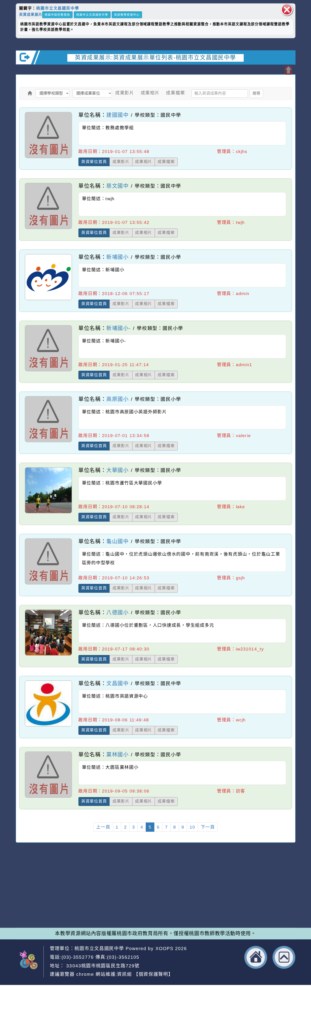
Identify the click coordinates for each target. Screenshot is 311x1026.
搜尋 (256, 93)
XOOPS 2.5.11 (104, 898)
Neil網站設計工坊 (116, 905)
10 (192, 827)
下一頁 (208, 827)
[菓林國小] (48, 797)
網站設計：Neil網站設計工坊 (32, 899)
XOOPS (164, 948)
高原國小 (117, 399)
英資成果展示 (30, 14)
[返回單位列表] (30, 93)
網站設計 (84, 905)
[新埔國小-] (48, 370)
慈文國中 (117, 186)
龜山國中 (117, 541)
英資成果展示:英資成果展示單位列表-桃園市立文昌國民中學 (155, 57)
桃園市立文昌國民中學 (57, 8)
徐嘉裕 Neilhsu (118, 912)
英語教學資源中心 (127, 14)
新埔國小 (117, 257)
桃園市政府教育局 (57, 14)
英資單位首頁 (94, 161)
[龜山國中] (48, 584)
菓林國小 (117, 754)
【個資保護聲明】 (153, 974)
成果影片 (124, 92)
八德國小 (117, 612)
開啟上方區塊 (288, 70)
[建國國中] (48, 157)
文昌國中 (117, 683)
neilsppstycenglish (105, 884)
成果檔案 (175, 92)
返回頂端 (284, 957)
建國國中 (117, 115)
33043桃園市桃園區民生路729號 (102, 965)
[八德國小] (48, 655)
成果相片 (150, 92)
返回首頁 (256, 957)
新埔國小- (118, 328)
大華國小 (117, 470)
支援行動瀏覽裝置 (209, 891)
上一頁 (103, 827)
